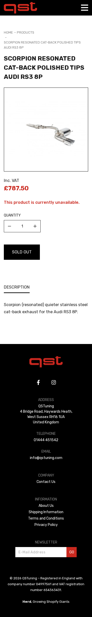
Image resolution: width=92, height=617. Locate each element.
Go (71, 552)
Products (25, 32)
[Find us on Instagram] (53, 382)
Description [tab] (17, 287)
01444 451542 (46, 440)
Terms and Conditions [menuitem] (46, 518)
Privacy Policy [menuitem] (46, 525)
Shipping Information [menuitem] (46, 512)
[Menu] (84, 7)
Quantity (12, 215)
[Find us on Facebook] (38, 382)
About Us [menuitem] (46, 506)
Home (8, 32)
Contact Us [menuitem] (46, 482)
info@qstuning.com (46, 458)
